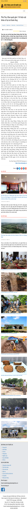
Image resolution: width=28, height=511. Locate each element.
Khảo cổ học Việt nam (20, 25)
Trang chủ (3, 25)
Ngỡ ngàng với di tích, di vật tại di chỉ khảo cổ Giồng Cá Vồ (11, 313)
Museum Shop (6, 478)
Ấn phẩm (4, 475)
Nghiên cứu (8, 25)
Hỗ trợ (4, 460)
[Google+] (22, 168)
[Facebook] (17, 168)
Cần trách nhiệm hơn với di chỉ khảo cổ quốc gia (9, 292)
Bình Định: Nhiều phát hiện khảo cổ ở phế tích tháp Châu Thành (11, 375)
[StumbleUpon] (26, 168)
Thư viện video (6, 467)
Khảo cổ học (13, 25)
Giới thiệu (5, 449)
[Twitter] (19, 168)
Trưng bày (5, 453)
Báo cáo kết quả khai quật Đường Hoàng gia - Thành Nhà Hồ (11, 439)
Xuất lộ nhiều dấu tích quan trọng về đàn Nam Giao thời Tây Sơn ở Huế (12, 418)
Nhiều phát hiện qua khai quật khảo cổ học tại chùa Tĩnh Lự (11, 395)
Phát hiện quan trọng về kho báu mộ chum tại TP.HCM (10, 354)
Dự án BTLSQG (5, 458)
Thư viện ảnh (5, 469)
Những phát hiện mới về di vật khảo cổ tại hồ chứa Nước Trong (11, 269)
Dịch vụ (4, 471)
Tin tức (4, 451)
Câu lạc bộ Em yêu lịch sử (8, 473)
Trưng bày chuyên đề (7, 465)
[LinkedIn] (24, 168)
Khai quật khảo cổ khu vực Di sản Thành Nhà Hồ (9, 333)
